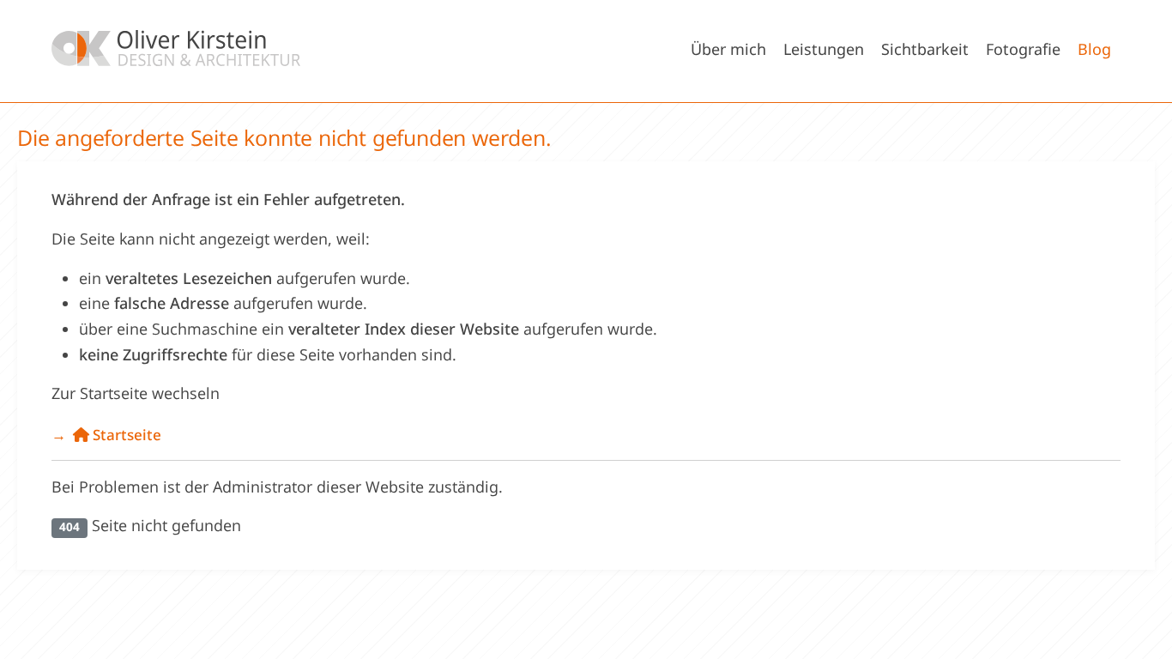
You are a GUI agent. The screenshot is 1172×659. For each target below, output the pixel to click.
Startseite (125, 434)
